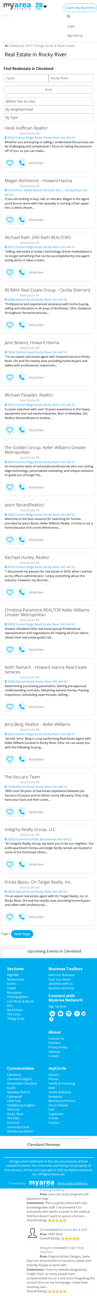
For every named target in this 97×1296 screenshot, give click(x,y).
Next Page (22, 934)
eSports (53, 1075)
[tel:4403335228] (21, 220)
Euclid (11, 1088)
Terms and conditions (72, 1183)
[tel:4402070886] (21, 592)
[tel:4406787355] (21, 759)
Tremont (13, 1122)
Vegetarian (56, 1114)
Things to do (43, 45)
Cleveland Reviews (43, 1144)
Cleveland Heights (19, 1079)
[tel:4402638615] (21, 272)
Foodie (53, 1118)
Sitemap (54, 1052)
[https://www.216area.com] (18, 6)
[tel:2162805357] (21, 540)
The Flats (13, 1118)
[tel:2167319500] (21, 812)
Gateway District (18, 1092)
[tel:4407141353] (21, 163)
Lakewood (14, 1096)
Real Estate (66, 45)
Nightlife (13, 975)
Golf (51, 1109)
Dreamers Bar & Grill (73, 1229)
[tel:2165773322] (21, 377)
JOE (42, 1229)
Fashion (54, 1122)
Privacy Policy (58, 1047)
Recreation (14, 992)
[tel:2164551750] (21, 864)
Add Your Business (61, 975)
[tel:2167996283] (21, 917)
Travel (11, 988)
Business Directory (61, 988)
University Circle (18, 1127)
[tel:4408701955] (21, 650)
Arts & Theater (58, 1105)
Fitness (53, 1079)
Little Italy (14, 1101)
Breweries (55, 1096)
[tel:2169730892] (21, 707)
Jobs (10, 1005)
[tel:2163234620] (21, 325)
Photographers (17, 997)
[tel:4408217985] (21, 487)
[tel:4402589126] (21, 430)
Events (11, 983)
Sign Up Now (57, 1006)
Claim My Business (80, 7)
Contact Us (56, 1038)
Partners (54, 1043)
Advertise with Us (60, 983)
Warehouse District (20, 1131)
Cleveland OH (19, 45)
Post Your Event (59, 979)
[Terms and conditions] (41, 1183)
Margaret (46, 1248)
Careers (53, 1056)
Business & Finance (61, 1101)
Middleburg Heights (21, 1105)
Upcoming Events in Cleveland (54, 951)
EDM (51, 1088)
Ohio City (13, 1109)
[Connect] (10, 163)
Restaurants (15, 979)
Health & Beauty (59, 1092)
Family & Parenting (61, 1083)
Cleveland (14, 1075)
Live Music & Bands (20, 1001)
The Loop (13, 1014)
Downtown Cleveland (22, 1083)
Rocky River (36, 163)
